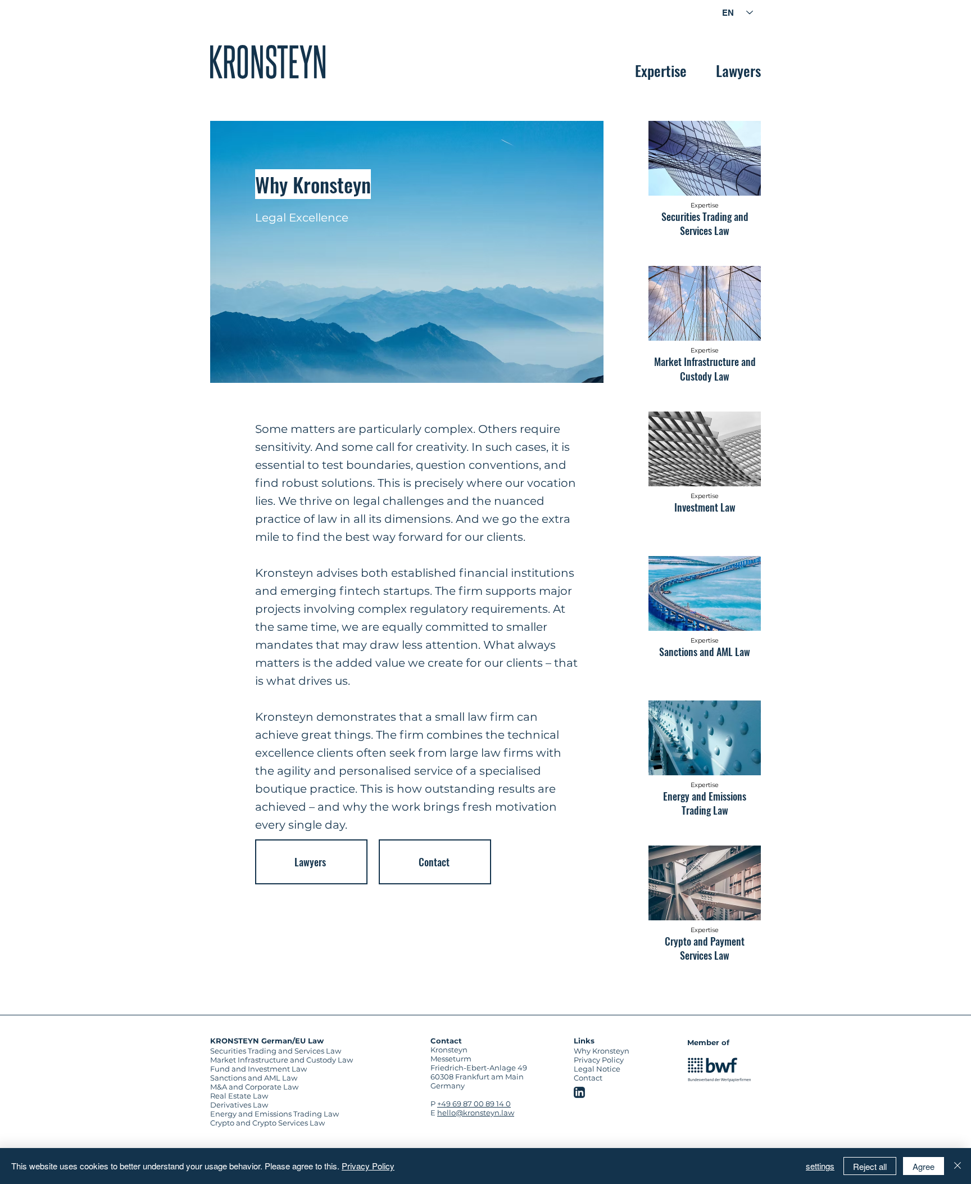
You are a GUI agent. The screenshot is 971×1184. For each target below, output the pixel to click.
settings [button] (820, 1166)
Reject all (870, 1166)
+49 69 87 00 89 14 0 (474, 1103)
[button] (559, 7)
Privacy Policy (368, 1166)
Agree (923, 1166)
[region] (267, 62)
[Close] (957, 1166)
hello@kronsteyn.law (475, 1112)
